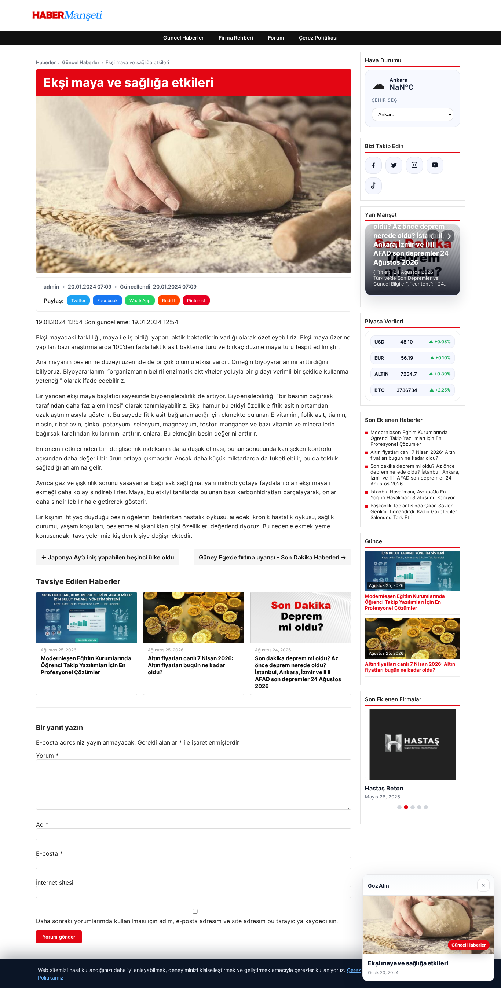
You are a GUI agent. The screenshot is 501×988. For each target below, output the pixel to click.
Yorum (47, 755)
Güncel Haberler (183, 37)
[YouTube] (435, 165)
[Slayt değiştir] (399, 807)
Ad (42, 824)
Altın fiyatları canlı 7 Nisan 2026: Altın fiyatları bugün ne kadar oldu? (412, 455)
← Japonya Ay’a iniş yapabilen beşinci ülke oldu (107, 557)
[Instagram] (414, 165)
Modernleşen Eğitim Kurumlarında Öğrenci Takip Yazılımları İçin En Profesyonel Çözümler (408, 438)
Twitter (78, 300)
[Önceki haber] (433, 236)
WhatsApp (139, 300)
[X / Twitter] (393, 165)
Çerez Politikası (318, 37)
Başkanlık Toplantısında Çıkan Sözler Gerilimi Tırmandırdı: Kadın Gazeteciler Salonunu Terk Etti (413, 511)
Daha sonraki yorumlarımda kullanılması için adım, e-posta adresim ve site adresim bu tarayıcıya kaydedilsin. (187, 921)
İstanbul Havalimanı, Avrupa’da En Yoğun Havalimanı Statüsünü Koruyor (412, 494)
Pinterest (196, 300)
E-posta (49, 853)
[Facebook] (373, 165)
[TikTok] (373, 185)
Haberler (46, 62)
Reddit (168, 300)
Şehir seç (385, 100)
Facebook (107, 300)
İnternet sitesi (54, 882)
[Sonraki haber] (448, 236)
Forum (276, 37)
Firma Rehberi (236, 37)
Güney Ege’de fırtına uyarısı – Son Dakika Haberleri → (272, 557)
